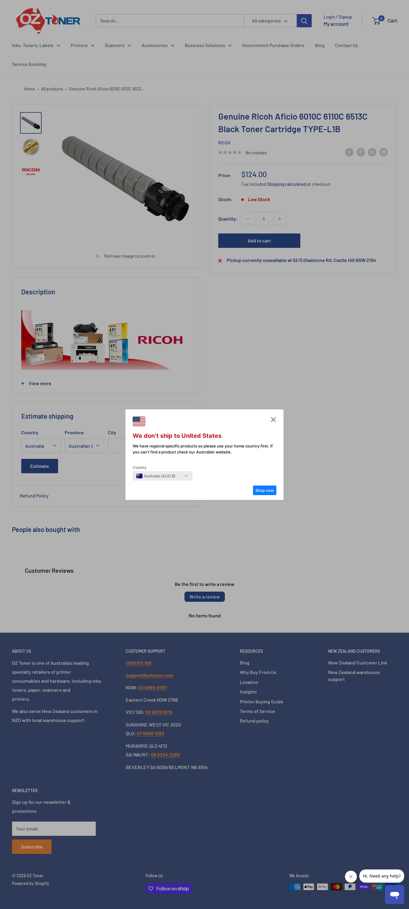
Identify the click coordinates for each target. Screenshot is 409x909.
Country (139, 467)
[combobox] (155, 476)
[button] (273, 421)
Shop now (264, 490)
